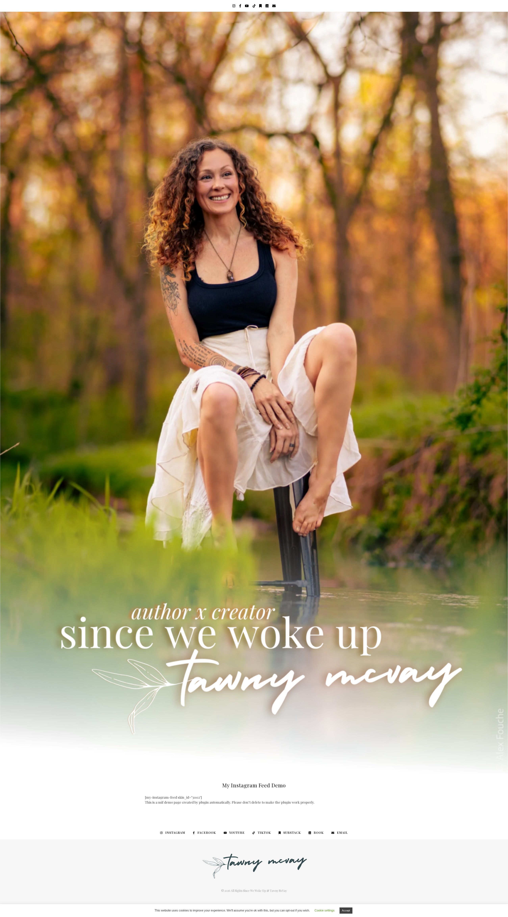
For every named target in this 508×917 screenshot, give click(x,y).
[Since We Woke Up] (254, 392)
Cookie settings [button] (325, 910)
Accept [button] (346, 910)
